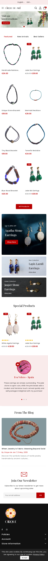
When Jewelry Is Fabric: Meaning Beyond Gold (23, 448)
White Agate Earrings (10, 343)
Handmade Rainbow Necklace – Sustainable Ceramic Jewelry (11, 70)
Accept (24, 558)
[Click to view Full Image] (21, 431)
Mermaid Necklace (33, 110)
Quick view (20, 54)
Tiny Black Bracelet (9, 150)
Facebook (3, 530)
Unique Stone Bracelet (11, 110)
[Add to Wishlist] (20, 45)
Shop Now (6, 23)
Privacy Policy (38, 554)
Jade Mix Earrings (32, 191)
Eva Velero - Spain (24, 377)
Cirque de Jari (10, 452)
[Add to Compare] (20, 49)
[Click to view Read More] (26, 431)
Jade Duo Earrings (32, 70)
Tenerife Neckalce (32, 150)
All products (24, 206)
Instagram (7, 530)
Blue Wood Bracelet (10, 191)
